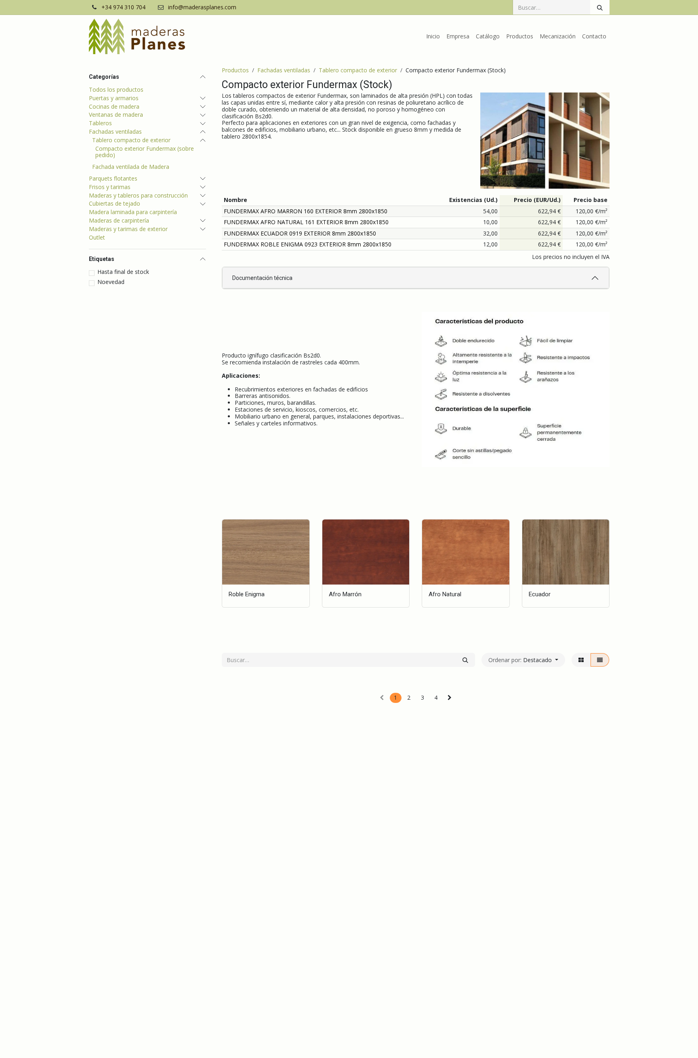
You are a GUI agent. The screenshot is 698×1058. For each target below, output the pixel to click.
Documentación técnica (262, 278)
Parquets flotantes (113, 178)
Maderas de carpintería (119, 220)
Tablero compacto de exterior (131, 140)
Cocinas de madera (114, 106)
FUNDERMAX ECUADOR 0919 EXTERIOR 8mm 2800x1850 (300, 233)
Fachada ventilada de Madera (130, 167)
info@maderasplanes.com (202, 7)
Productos (235, 70)
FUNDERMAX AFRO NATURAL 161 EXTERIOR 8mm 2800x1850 (306, 222)
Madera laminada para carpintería (133, 212)
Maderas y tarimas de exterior (128, 229)
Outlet (97, 237)
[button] (523, 660)
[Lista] (600, 660)
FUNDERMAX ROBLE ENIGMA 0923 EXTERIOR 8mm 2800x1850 (307, 244)
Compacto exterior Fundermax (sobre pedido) (144, 152)
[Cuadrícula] (581, 660)
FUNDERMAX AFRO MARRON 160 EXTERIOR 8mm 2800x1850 (305, 211)
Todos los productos (116, 89)
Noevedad (110, 282)
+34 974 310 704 (123, 7)
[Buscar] (600, 7)
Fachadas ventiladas (115, 131)
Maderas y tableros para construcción (138, 195)
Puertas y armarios (114, 98)
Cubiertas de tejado (114, 203)
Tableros (100, 123)
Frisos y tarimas (109, 187)
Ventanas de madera (116, 114)
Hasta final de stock (123, 272)
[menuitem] (433, 36)
